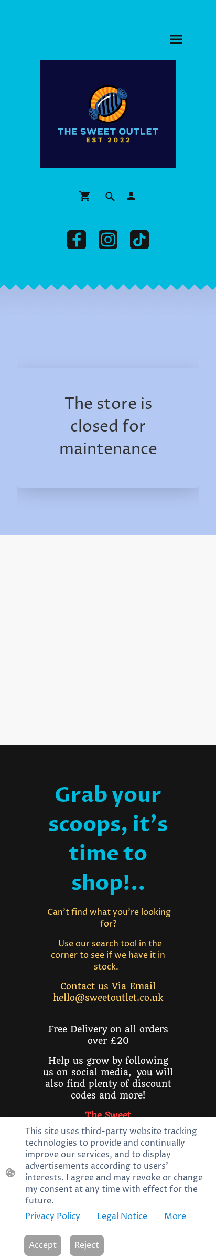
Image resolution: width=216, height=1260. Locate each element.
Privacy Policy (52, 1216)
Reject (86, 1245)
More (175, 1216)
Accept (43, 1245)
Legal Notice (122, 1216)
